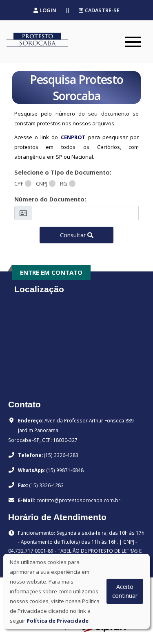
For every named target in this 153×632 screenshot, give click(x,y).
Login (48, 10)
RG (63, 183)
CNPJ (41, 183)
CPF (18, 183)
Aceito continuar (124, 591)
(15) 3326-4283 (61, 455)
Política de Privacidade (58, 620)
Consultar (73, 235)
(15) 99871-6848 (65, 470)
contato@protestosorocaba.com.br (78, 500)
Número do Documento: (50, 199)
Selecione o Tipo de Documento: (62, 172)
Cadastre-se (102, 10)
